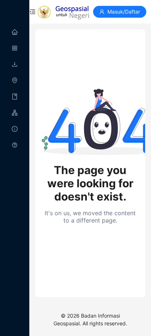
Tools (27, 113)
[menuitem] (14, 32)
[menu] (14, 89)
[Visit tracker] (15, 332)
